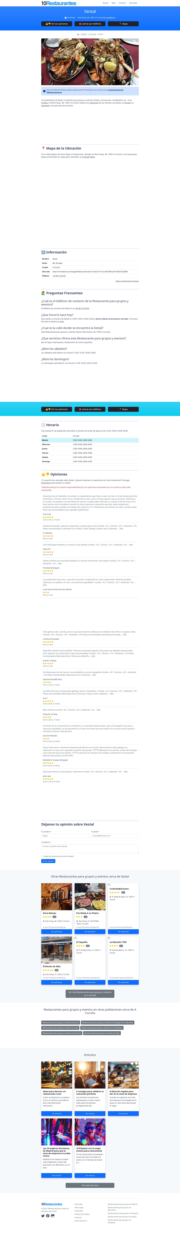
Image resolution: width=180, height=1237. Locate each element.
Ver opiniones (56, 931)
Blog (113, 3)
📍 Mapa (123, 23)
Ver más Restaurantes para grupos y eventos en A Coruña (90, 994)
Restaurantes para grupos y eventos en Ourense (62, 1033)
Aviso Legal (79, 1207)
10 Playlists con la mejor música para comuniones (89, 1149)
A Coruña (92, 34)
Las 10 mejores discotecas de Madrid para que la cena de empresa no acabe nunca (56, 1152)
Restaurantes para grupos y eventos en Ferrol (61, 1022)
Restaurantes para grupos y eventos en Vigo (101, 1033)
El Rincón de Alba (52, 966)
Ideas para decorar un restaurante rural (54, 1092)
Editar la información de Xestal (127, 281)
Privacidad (79, 1211)
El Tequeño (82, 942)
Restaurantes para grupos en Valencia (123, 1213)
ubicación (45, 105)
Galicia (83, 34)
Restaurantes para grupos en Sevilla (122, 1216)
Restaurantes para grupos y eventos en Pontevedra (102, 1028)
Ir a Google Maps (87, 157)
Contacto (122, 3)
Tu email (95, 832)
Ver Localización (109, 17)
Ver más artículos (90, 1185)
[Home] (78, 34)
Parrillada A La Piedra (87, 913)
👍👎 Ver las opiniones (57, 23)
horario (128, 103)
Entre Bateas (49, 913)
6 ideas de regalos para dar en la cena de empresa (123, 1092)
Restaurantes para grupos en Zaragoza (119, 1221)
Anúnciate (78, 1204)
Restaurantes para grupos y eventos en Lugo (60, 1028)
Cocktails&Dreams (119, 888)
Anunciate (133, 3)
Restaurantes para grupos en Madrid (122, 1204)
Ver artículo (56, 1113)
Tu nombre (46, 832)
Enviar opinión (48, 861)
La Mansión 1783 (118, 942)
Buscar (105, 3)
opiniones (94, 103)
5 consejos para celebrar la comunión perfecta (90, 1092)
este (62, 321)
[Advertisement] (90, 124)
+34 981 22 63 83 (59, 276)
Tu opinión (46, 842)
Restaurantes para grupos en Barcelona (119, 1208)
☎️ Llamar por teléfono (90, 23)
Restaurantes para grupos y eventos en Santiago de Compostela (107, 1022)
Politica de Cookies (82, 1214)
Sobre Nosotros (81, 1221)
